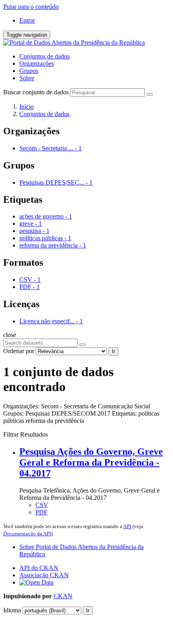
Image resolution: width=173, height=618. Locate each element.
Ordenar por (18, 350)
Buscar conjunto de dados (36, 92)
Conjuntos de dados (44, 56)
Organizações (36, 63)
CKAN (63, 596)
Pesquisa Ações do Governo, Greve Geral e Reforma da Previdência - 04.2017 (91, 462)
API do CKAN (38, 567)
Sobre (26, 78)
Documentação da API (27, 534)
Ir (113, 351)
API (127, 526)
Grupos (28, 70)
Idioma (12, 610)
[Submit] (149, 94)
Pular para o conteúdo (31, 6)
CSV (41, 504)
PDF (41, 512)
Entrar (27, 20)
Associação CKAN (44, 575)
